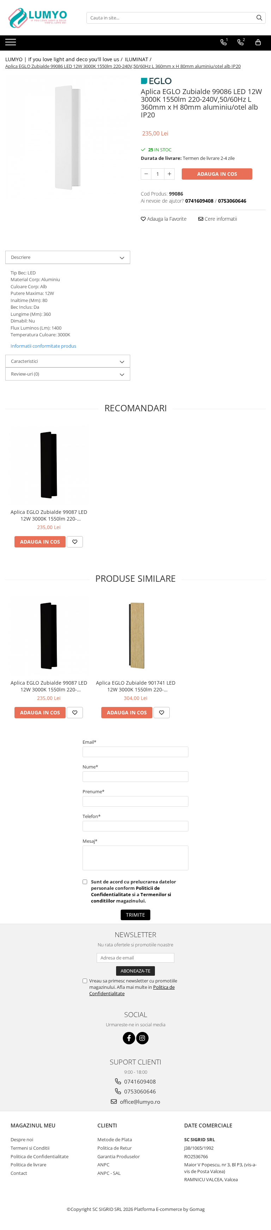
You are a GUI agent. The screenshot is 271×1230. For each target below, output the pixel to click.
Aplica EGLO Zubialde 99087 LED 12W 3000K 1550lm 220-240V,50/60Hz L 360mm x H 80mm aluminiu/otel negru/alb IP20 (49, 515)
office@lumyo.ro (139, 1101)
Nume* (90, 767)
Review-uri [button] (25, 374)
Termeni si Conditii (30, 1148)
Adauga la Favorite (166, 218)
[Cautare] (259, 18)
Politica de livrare (28, 1164)
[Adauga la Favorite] (75, 541)
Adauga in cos (217, 173)
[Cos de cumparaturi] (258, 42)
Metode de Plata (114, 1139)
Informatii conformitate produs (43, 346)
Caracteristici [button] (24, 361)
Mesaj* (90, 841)
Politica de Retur (114, 1148)
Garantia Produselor (118, 1156)
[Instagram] (142, 1038)
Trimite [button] (135, 914)
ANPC (103, 1164)
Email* (89, 742)
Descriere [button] (20, 257)
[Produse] (11, 44)
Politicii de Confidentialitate (125, 891)
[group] (67, 137)
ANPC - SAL (109, 1173)
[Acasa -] (40, 17)
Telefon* (92, 816)
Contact (19, 1173)
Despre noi (22, 1139)
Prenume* (93, 791)
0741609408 (139, 1081)
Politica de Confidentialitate (39, 1156)
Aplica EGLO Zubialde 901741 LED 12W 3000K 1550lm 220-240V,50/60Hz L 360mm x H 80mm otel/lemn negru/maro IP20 (135, 686)
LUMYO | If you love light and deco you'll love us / (64, 59)
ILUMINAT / (139, 59)
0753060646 (139, 1091)
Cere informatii (220, 218)
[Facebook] (129, 1038)
